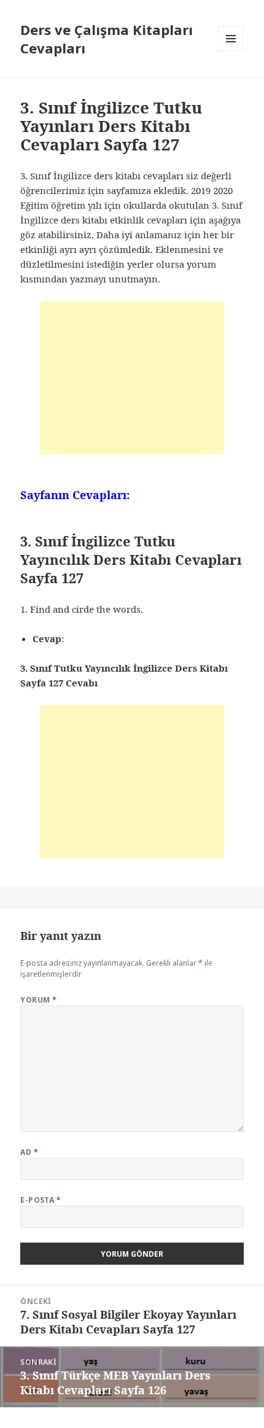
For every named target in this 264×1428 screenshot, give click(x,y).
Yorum (38, 1000)
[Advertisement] (132, 377)
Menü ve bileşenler (231, 51)
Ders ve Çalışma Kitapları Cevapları (106, 38)
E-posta (40, 1200)
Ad (29, 1152)
